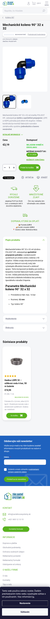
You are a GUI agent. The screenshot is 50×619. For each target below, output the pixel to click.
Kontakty (6, 580)
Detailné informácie (11, 135)
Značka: (10, 41)
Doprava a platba (10, 543)
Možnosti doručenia (35, 160)
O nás (5, 576)
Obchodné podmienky (12, 547)
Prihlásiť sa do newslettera (16, 479)
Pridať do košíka (27, 168)
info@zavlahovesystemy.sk (19, 514)
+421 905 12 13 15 (15, 519)
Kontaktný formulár (16, 529)
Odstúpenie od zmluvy (12, 564)
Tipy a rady (7, 584)
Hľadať (43, 11)
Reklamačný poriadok (12, 556)
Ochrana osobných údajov (13, 552)
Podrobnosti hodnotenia (36, 34)
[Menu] (46, 3)
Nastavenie (25, 603)
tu (33, 597)
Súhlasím (25, 612)
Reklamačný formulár (11, 560)
